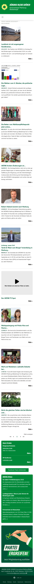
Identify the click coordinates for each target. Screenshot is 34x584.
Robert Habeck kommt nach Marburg (15, 207)
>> (23, 437)
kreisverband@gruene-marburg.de (16, 573)
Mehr (29, 59)
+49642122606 (28, 571)
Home (4, 582)
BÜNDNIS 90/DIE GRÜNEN (20, 5)
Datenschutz (28, 582)
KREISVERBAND (5, 23)
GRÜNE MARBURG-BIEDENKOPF (9, 21)
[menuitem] (4, 582)
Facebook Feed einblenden (17, 470)
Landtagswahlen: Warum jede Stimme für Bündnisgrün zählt (16, 495)
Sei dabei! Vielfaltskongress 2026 (13, 480)
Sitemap (9, 582)
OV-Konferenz (7, 458)
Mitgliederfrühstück (9, 446)
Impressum (20, 582)
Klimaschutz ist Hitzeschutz (11, 510)
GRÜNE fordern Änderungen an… (13, 166)
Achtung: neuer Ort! (8, 245)
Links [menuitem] (18, 577)
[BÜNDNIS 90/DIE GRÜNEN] (4, 7)
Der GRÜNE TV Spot (8, 298)
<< (10, 437)
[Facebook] (14, 578)
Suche (14, 582)
